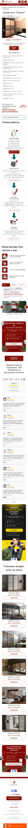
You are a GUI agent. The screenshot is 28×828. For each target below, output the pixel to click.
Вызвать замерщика (14, 180)
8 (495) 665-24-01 (15, 144)
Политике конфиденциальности (15, 347)
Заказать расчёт (14, 48)
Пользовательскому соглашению (11, 348)
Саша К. (9, 432)
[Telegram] (13, 559)
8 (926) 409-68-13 (15, 146)
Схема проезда (14, 807)
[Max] (15, 559)
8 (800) (14, 794)
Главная (4, 7)
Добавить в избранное (14, 810)
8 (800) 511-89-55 (15, 141)
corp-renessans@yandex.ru (14, 801)
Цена (4, 284)
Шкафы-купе (12, 7)
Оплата (21, 284)
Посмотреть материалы (14, 358)
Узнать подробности (23, 106)
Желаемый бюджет (15, 338)
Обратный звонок (14, 798)
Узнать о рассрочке (14, 210)
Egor (8, 484)
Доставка (14, 284)
